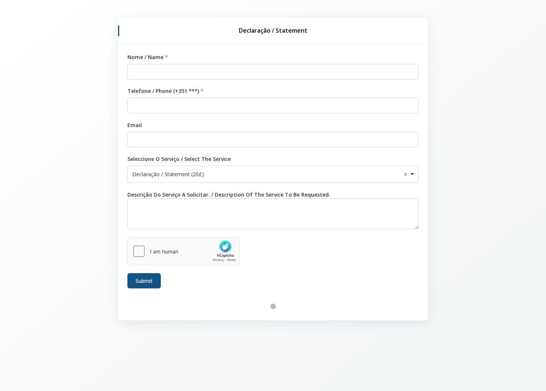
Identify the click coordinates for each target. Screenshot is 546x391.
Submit (144, 280)
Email (134, 125)
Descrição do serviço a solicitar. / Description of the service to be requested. (228, 194)
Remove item (405, 174)
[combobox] (272, 174)
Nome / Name (145, 57)
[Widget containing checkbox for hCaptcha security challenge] (183, 251)
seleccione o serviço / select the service (179, 158)
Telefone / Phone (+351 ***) (163, 90)
